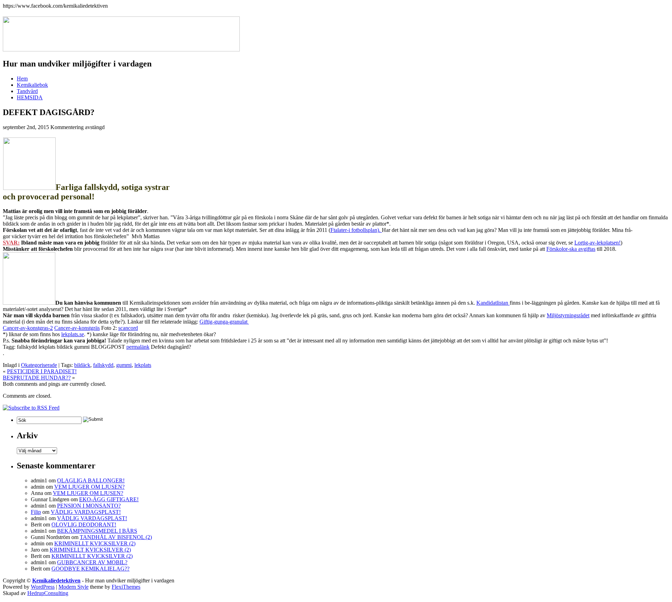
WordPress (43, 587)
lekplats (142, 365)
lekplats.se (72, 334)
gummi (124, 365)
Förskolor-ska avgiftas (570, 249)
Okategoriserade (39, 365)
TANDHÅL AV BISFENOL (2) (116, 537)
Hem (22, 79)
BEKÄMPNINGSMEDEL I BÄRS (97, 531)
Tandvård (27, 91)
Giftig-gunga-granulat (224, 322)
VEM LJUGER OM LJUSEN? (89, 487)
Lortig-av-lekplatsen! (597, 243)
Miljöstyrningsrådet (568, 315)
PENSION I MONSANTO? (89, 506)
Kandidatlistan (493, 303)
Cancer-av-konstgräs (77, 328)
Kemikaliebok (32, 85)
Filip (36, 512)
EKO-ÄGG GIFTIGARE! (109, 499)
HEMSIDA (30, 97)
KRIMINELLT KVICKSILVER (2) (94, 543)
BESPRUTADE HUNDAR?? (37, 378)
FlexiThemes (126, 587)
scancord (128, 328)
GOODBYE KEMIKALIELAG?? (90, 569)
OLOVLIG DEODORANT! (83, 524)
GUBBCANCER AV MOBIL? (92, 562)
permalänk (137, 347)
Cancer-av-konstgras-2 (28, 328)
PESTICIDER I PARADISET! (42, 371)
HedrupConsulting (47, 593)
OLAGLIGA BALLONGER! (91, 480)
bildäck (82, 365)
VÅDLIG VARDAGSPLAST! (86, 512)
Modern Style (73, 587)
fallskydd (103, 365)
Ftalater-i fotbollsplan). (356, 230)
